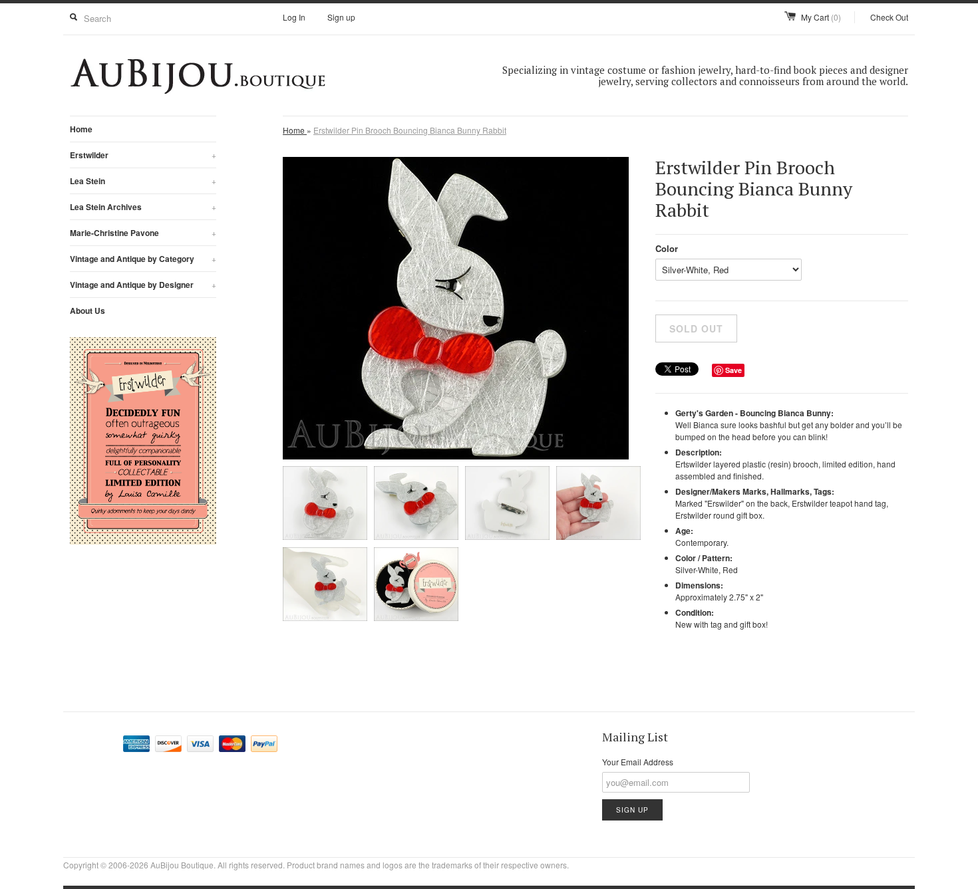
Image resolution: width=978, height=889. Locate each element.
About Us (87, 311)
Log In (294, 17)
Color (666, 248)
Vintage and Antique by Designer (143, 285)
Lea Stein (143, 181)
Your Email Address (637, 761)
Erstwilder (143, 155)
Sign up (341, 17)
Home (81, 129)
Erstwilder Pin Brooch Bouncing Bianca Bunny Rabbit (409, 130)
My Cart (821, 17)
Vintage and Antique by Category (143, 259)
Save (733, 370)
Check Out (889, 17)
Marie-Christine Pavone (143, 233)
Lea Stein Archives (143, 207)
